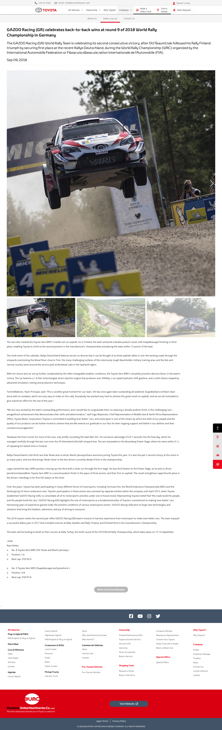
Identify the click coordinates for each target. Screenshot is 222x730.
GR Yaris (11, 662)
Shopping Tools (126, 665)
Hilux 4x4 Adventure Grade (94, 635)
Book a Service (126, 656)
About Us (92, 18)
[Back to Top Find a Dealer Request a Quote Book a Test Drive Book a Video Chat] (217, 446)
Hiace (84, 649)
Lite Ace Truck (51, 676)
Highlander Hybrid (53, 635)
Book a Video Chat (145, 10)
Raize (47, 662)
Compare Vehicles (164, 631)
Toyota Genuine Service (130, 639)
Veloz (10, 654)
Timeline (197, 658)
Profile (196, 650)
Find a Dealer (164, 10)
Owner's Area (183, 3)
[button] (212, 183)
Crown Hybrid (14, 676)
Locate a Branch (200, 671)
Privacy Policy (119, 721)
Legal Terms (102, 721)
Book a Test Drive (127, 675)
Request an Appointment (167, 635)
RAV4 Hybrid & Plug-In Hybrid (21, 638)
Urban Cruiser (51, 666)
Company (124, 10)
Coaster (85, 657)
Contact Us (129, 18)
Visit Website (127, 703)
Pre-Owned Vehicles (92, 666)
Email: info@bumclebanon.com (74, 3)
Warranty (123, 648)
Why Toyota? (110, 10)
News (195, 662)
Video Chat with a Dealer (167, 643)
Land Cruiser (50, 649)
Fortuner (49, 653)
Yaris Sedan (13, 658)
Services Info (125, 643)
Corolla (11, 666)
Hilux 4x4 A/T (88, 639)
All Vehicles (74, 11)
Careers (196, 675)
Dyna (84, 631)
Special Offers (163, 657)
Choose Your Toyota (165, 639)
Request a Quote (126, 671)
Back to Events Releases (111, 589)
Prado (47, 657)
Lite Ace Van (87, 653)
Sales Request (184, 10)
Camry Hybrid (51, 631)
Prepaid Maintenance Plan (131, 635)
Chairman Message (201, 654)
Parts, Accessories (127, 652)
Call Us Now (44, 3)
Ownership (91, 10)
